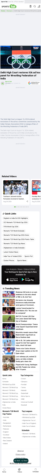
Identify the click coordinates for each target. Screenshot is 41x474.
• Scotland (5, 435)
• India (4, 420)
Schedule (5, 381)
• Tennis (23, 387)
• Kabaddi (23, 390)
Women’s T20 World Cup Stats (10, 393)
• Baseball (23, 405)
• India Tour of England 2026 (29, 423)
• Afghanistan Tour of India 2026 (28, 421)
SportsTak (4, 1)
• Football (23, 384)
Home (3, 11)
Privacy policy (20, 454)
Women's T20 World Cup (10, 387)
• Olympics (23, 381)
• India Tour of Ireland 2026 (28, 426)
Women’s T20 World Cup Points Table (10, 396)
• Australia (5, 417)
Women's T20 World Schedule (8, 391)
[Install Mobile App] (30, 6)
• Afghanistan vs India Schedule (29, 437)
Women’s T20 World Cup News (10, 399)
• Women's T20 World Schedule (28, 434)
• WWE (22, 399)
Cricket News (6, 408)
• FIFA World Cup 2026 (28, 417)
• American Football (26, 402)
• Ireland (5, 443)
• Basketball (24, 393)
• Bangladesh (6, 423)
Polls (4, 405)
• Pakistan (5, 429)
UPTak (16, 1)
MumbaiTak (22, 1)
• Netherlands (6, 426)
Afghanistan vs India (9, 402)
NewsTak (10, 1)
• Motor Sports (25, 396)
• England (5, 432)
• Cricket (23, 379)
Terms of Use (20, 458)
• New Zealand (7, 440)
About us (20, 451)
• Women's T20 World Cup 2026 (30, 415)
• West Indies (6, 438)
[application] (20, 57)
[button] (16, 192)
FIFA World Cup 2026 (8, 384)
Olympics (10, 11)
